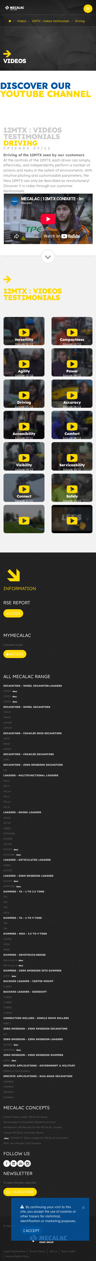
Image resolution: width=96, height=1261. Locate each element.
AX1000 (7, 870)
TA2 (5, 902)
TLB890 (7, 1007)
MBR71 (7, 1023)
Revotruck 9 (13, 965)
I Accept (31, 1230)
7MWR (7, 712)
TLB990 (7, 1012)
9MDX (6, 949)
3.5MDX (7, 939)
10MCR (7, 749)
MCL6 (6, 796)
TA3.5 (6, 912)
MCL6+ (7, 801)
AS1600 (7, 844)
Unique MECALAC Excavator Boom (23, 1132)
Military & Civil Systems (16, 1071)
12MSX (10, 691)
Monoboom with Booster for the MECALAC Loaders (32, 1127)
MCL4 (6, 786)
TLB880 (7, 1002)
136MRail (8, 1086)
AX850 (7, 865)
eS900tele (12, 854)
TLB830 (7, 986)
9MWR (7, 717)
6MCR (6, 738)
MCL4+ (7, 791)
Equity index (68, 1251)
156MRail (8, 1091)
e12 (5, 770)
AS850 (7, 828)
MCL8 (6, 807)
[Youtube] (20, 1163)
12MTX (10, 696)
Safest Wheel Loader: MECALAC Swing (25, 1116)
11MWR (7, 722)
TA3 (5, 907)
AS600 (7, 817)
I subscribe (22, 1192)
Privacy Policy (37, 1251)
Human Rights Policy (17, 1256)
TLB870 (7, 997)
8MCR (6, 743)
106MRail (8, 1081)
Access (13, 613)
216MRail (8, 1097)
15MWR (7, 727)
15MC (6, 759)
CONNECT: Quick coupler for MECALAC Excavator (36, 1137)
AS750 (7, 822)
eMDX (9, 976)
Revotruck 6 (13, 960)
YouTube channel (45, 93)
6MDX (6, 944)
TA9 (5, 928)
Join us (53, 1251)
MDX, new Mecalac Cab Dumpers (22, 1143)
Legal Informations (14, 1251)
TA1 (5, 896)
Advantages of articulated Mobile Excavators (29, 1122)
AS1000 (7, 838)
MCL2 (6, 780)
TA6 (5, 923)
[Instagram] (27, 1163)
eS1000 (10, 849)
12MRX (10, 701)
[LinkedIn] (13, 1163)
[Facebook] (6, 1163)
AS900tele (9, 833)
